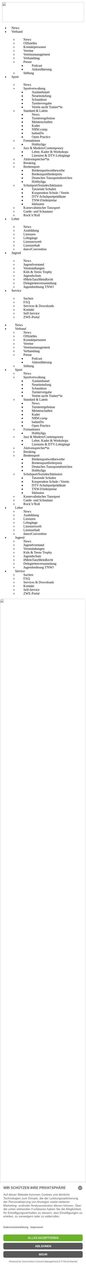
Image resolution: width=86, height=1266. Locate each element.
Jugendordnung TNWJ (38, 287)
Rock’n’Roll (31, 215)
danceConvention (35, 249)
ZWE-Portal (31, 317)
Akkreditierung (42, 69)
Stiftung (28, 73)
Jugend (16, 253)
